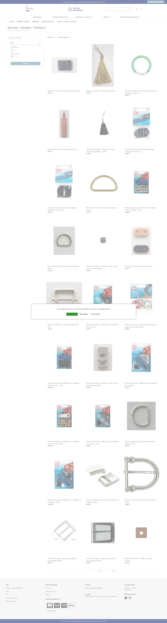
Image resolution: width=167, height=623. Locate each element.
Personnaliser (95, 314)
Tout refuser (84, 314)
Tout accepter (72, 314)
